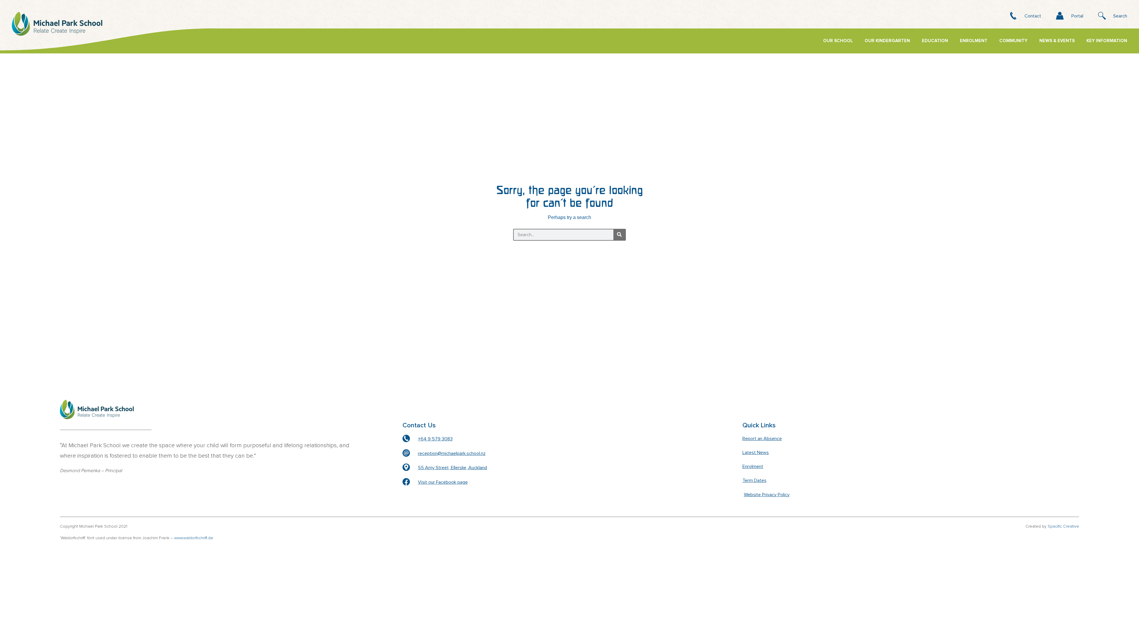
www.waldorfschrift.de (193, 538)
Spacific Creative (1063, 526)
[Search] (619, 234)
